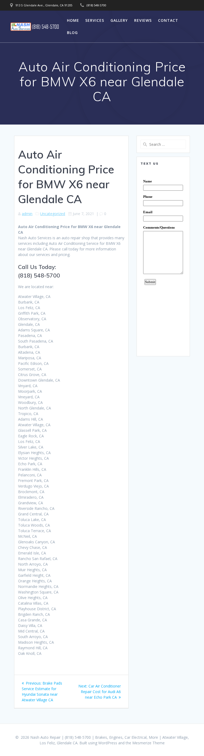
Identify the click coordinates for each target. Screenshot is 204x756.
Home (73, 20)
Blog (72, 32)
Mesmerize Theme (148, 742)
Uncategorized (52, 213)
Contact (168, 20)
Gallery (119, 20)
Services (94, 20)
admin (27, 213)
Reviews (143, 20)
